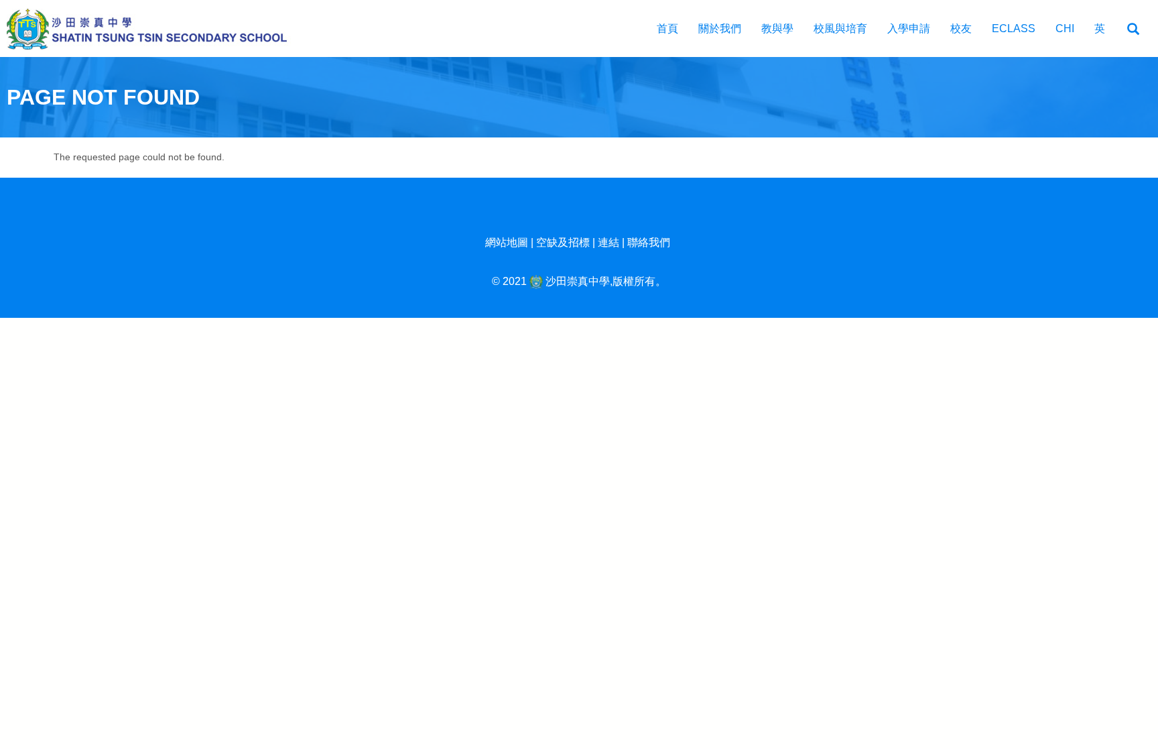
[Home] (154, 28)
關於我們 (719, 28)
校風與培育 (840, 28)
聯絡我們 (648, 242)
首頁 (667, 28)
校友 (961, 28)
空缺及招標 (563, 242)
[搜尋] (1133, 29)
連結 (608, 242)
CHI (1064, 28)
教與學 (777, 28)
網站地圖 (506, 242)
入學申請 (908, 28)
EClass (1013, 28)
